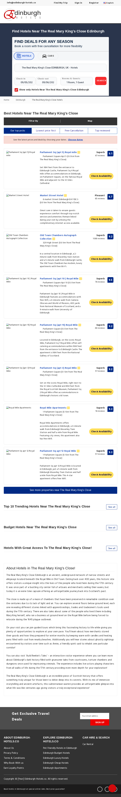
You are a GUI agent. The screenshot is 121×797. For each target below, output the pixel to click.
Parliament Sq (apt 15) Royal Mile (59, 325)
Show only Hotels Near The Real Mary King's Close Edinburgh (54, 90)
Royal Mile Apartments (53, 408)
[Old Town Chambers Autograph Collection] (22, 237)
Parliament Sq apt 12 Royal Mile (58, 451)
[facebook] (99, 789)
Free (74, 131)
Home (7, 100)
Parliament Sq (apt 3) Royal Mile (58, 368)
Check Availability (101, 176)
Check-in (21, 79)
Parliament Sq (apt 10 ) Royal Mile (59, 279)
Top (102, 131)
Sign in (78, 3)
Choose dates (75, 140)
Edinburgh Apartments (55, 768)
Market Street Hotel (52, 195)
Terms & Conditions (14, 758)
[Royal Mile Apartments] (22, 408)
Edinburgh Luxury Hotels (56, 758)
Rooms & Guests (71, 78)
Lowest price (46, 131)
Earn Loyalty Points (14, 768)
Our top (17, 131)
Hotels (26, 56)
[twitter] (107, 789)
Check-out (43, 79)
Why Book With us (13, 763)
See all (111, 507)
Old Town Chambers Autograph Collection (58, 237)
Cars (51, 56)
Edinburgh (21, 100)
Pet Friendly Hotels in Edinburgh (60, 748)
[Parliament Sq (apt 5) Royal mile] (22, 154)
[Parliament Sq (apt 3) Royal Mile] (22, 369)
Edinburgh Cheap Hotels (56, 763)
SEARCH (101, 80)
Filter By (33, 121)
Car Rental (88, 744)
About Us (9, 748)
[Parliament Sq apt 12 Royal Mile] (22, 452)
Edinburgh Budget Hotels (56, 753)
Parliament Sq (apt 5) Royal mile (58, 152)
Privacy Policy (11, 753)
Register (94, 3)
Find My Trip (60, 3)
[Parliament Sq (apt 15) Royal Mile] (22, 326)
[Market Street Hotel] (22, 195)
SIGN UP (99, 722)
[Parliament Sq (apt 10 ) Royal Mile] (22, 280)
